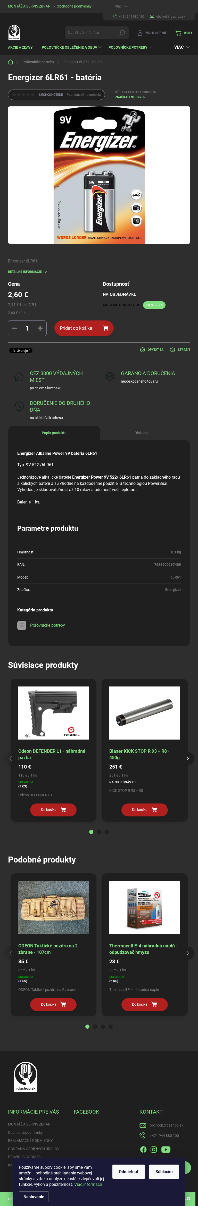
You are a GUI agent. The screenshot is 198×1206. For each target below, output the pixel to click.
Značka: (130, 97)
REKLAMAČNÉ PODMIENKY (30, 1140)
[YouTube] (166, 1148)
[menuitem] (22, 47)
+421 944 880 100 (164, 1136)
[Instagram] (154, 1148)
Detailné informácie (25, 272)
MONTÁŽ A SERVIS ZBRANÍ (30, 6)
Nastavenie (33, 1196)
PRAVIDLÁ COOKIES (24, 1157)
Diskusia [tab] (141, 433)
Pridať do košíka (76, 328)
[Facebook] (143, 1148)
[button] (91, 832)
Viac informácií (88, 1184)
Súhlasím (164, 1171)
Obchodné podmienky (74, 6)
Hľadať (122, 33)
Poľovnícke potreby (47, 625)
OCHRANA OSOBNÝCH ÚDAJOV (34, 1149)
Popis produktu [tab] (54, 433)
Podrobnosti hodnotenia (84, 95)
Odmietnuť (128, 1171)
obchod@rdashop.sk (166, 1125)
